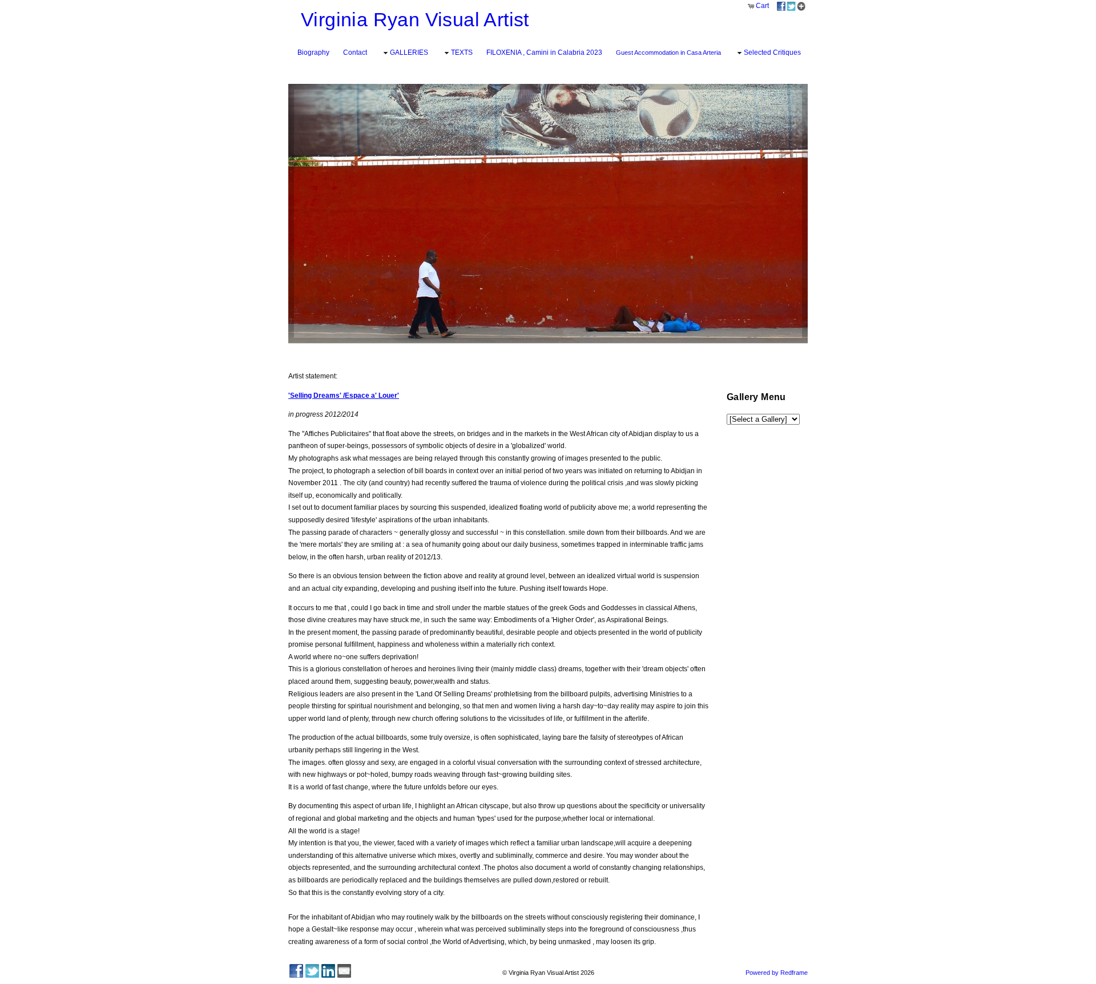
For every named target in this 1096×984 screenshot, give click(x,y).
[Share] (791, 6)
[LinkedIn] (328, 971)
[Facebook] (296, 971)
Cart (762, 6)
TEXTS (462, 53)
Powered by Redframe (777, 972)
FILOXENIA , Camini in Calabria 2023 (544, 53)
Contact (355, 53)
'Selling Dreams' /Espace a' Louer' (343, 396)
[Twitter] (312, 971)
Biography (313, 53)
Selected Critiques (772, 53)
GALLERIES (409, 53)
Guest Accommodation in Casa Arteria (668, 52)
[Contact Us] (344, 971)
